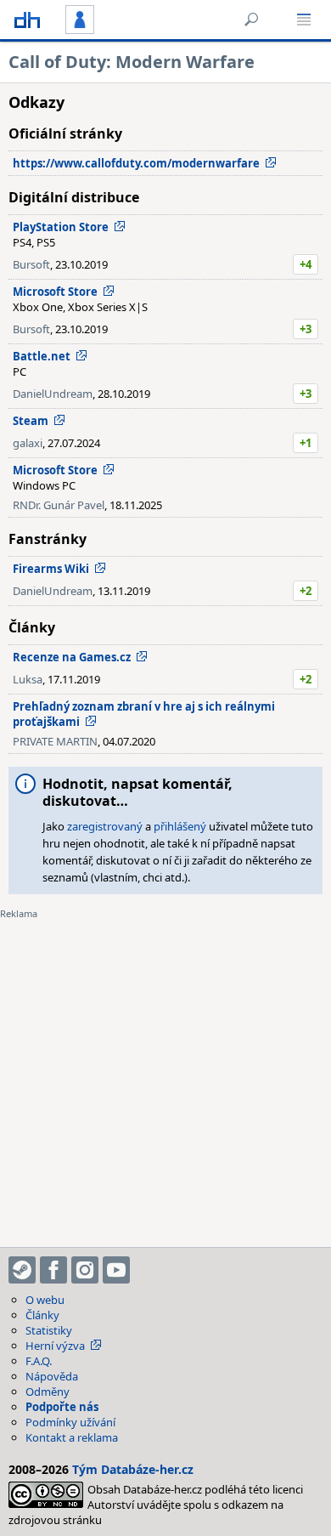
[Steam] (22, 1270)
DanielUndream (53, 393)
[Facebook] (53, 1270)
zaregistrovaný (105, 826)
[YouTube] (116, 1270)
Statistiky (48, 1330)
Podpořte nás (61, 1406)
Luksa (27, 679)
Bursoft (31, 264)
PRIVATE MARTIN (55, 741)
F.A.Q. (38, 1361)
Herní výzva (55, 1345)
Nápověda (51, 1376)
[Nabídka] (303, 19)
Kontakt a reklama (71, 1437)
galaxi (27, 443)
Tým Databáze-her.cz (133, 1469)
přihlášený (180, 826)
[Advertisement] (165, 1072)
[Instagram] (84, 1270)
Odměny (47, 1391)
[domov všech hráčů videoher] (27, 19)
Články (42, 1315)
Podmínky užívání (70, 1422)
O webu (45, 1299)
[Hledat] (251, 19)
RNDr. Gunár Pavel (58, 505)
